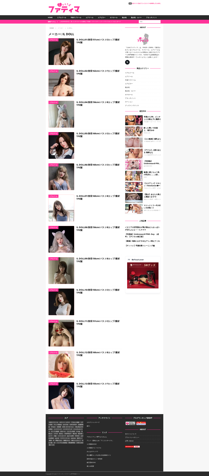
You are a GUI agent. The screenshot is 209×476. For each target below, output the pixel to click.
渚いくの (51, 445)
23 (54, 443)
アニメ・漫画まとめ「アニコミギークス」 (100, 440)
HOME (50, 17)
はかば (57, 438)
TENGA (77, 436)
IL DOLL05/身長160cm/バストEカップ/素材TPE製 (98, 135)
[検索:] (150, 22)
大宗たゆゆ (80, 443)
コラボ (56, 434)
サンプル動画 (55, 431)
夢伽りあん (59, 440)
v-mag (78, 431)
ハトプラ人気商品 (62, 443)
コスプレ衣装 (71, 431)
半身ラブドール (76, 17)
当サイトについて (130, 434)
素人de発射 (90, 466)
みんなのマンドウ (92, 451)
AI (53, 440)
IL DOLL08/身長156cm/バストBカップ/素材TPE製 (98, 229)
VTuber (53, 427)
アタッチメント (151, 17)
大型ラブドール (53, 422)
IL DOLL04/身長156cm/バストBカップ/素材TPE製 (98, 103)
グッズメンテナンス (132, 105)
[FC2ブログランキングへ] (141, 424)
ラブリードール (65, 438)
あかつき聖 (70, 436)
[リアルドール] (61, 51)
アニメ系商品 (58, 425)
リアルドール (61, 17)
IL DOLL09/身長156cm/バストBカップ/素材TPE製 (98, 260)
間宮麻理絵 (72, 443)
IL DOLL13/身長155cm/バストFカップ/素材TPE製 (98, 385)
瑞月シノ (79, 438)
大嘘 (55, 436)
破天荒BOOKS (91, 462)
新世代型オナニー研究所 (94, 459)
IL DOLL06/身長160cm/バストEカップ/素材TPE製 (98, 166)
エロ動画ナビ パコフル (94, 448)
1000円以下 (67, 434)
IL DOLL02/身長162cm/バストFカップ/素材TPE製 (98, 72)
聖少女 (75, 434)
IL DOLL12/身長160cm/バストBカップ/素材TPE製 (98, 354)
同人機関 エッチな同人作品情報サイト (99, 455)
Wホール (63, 431)
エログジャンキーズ (93, 422)
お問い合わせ (129, 441)
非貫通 (59, 427)
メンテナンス (58, 429)
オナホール (114, 17)
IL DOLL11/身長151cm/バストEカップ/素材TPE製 (98, 322)
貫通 (50, 440)
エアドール (89, 17)
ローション (129, 102)
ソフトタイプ (62, 436)
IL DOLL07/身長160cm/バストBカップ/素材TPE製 (98, 197)
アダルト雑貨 (75, 422)
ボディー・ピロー (65, 422)
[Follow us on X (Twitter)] (127, 62)
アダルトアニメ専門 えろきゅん (97, 437)
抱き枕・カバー (136, 17)
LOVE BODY (73, 425)
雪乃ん (61, 434)
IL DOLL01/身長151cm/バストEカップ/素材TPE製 (98, 41)
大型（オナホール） (68, 427)
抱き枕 (124, 17)
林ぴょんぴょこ (76, 440)
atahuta (73, 438)
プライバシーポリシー (132, 437)
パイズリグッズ (67, 429)
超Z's (88, 426)
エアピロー (101, 17)
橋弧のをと (67, 440)
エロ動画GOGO (92, 444)
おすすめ (65, 425)
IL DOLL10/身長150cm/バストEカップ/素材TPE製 (98, 291)
